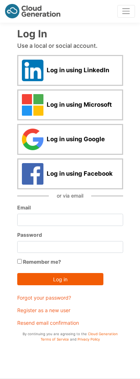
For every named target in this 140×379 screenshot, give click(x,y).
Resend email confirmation (48, 323)
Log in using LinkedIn (77, 69)
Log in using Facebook (79, 173)
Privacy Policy (89, 339)
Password (29, 235)
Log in (60, 279)
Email (24, 207)
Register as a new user (43, 310)
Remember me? (41, 262)
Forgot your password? (44, 298)
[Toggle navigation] (126, 11)
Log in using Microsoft (78, 104)
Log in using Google (75, 138)
